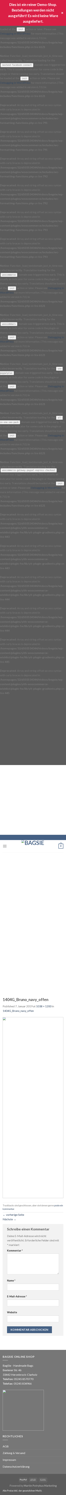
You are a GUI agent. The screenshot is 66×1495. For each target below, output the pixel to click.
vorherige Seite (13, 1214)
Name (11, 1280)
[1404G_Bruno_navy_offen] (33, 1107)
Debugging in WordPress (15, 33)
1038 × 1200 (43, 1006)
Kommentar (15, 1250)
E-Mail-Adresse (17, 1296)
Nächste (9, 1219)
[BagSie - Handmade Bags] (33, 846)
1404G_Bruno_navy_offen (18, 1010)
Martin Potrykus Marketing (40, 1485)
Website (12, 1312)
